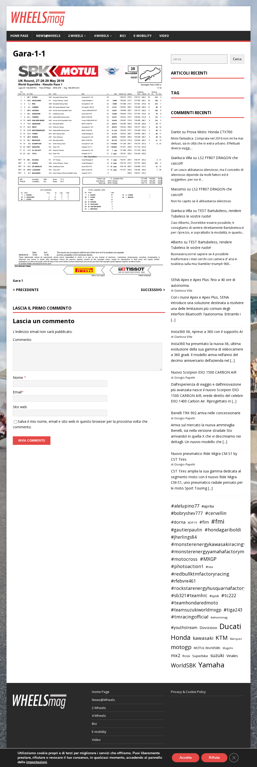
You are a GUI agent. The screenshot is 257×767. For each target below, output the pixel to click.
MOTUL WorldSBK (207, 648)
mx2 (175, 655)
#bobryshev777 (187, 513)
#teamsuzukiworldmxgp (196, 610)
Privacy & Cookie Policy (188, 691)
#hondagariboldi (223, 530)
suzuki (217, 655)
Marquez (236, 639)
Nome (18, 377)
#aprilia (208, 506)
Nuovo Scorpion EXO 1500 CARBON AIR (203, 372)
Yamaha (211, 664)
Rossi (186, 656)
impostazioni (36, 762)
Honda (180, 637)
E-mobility (143, 36)
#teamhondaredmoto (194, 603)
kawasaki (203, 638)
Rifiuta (214, 757)
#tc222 (228, 595)
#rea (209, 567)
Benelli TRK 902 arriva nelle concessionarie (205, 412)
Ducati (230, 626)
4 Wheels (101, 36)
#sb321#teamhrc (189, 595)
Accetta (185, 757)
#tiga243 (233, 610)
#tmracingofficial (189, 617)
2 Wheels (75, 36)
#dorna (178, 522)
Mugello (228, 648)
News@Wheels (48, 36)
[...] (173, 319)
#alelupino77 (185, 506)
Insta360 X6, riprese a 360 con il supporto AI (207, 331)
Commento (22, 339)
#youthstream (184, 627)
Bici (123, 36)
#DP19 (192, 522)
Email (17, 392)
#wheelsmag (219, 617)
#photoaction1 (187, 566)
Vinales (232, 655)
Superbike (200, 656)
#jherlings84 (184, 537)
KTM (222, 638)
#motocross (184, 559)
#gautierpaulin (186, 530)
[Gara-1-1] (89, 274)
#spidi (214, 596)
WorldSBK (183, 665)
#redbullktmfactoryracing (200, 574)
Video (164, 36)
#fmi (217, 521)
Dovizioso (208, 627)
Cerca (237, 59)
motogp (181, 647)
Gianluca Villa (181, 157)
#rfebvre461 (183, 581)
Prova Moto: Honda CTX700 (209, 131)
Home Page (19, 36)
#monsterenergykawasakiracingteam (213, 544)
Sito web (20, 406)
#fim (204, 522)
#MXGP (208, 559)
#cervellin (215, 513)
